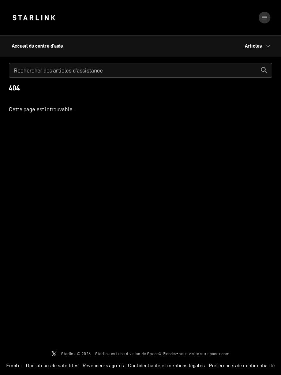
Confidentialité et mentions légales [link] (166, 365)
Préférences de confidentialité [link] (242, 365)
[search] (264, 70)
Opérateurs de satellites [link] (52, 365)
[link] (34, 17)
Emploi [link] (14, 365)
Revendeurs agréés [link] (103, 365)
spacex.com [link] (218, 353)
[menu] (264, 17)
